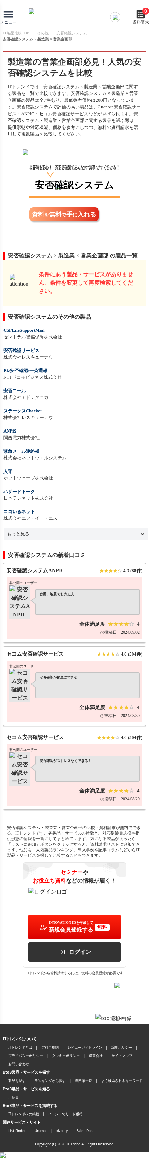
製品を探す (17, 1080)
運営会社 (96, 1055)
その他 (43, 33)
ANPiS (9, 431)
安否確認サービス (21, 350)
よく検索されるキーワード (122, 1080)
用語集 (13, 1097)
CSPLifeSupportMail (24, 330)
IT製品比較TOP (16, 33)
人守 (7, 471)
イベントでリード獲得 (65, 1113)
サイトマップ (122, 1055)
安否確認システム (71, 33)
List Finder (17, 1130)
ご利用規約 (50, 1047)
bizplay (62, 1130)
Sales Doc (85, 1130)
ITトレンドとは (20, 1047)
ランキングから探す (50, 1080)
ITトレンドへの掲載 (23, 1113)
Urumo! (41, 1130)
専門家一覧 (83, 1080)
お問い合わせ (18, 1063)
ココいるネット (19, 511)
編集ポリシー (121, 1047)
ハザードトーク (19, 491)
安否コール (14, 390)
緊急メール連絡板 (21, 451)
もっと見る (18, 533)
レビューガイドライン (85, 1047)
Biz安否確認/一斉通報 (25, 370)
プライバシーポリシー (25, 1055)
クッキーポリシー (66, 1055)
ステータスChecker (22, 410)
